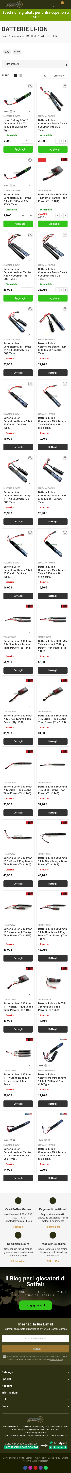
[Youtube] (35, 1468)
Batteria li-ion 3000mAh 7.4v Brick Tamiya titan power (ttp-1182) (17, 719)
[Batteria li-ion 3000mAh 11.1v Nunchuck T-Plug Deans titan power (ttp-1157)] (53, 907)
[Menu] (3, 4)
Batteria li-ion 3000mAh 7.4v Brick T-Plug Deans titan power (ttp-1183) (52, 719)
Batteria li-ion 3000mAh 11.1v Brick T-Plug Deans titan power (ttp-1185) (18, 1007)
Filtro (5, 75)
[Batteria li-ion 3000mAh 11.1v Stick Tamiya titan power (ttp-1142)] (53, 836)
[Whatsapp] (46, 1468)
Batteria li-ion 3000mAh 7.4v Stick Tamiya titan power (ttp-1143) (52, 790)
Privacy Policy (56, 1359)
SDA (56, 1261)
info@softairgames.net (35, 1432)
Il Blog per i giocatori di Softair (35, 1281)
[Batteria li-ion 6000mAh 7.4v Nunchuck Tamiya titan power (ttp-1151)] (18, 619)
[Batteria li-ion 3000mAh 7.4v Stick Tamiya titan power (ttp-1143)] (53, 765)
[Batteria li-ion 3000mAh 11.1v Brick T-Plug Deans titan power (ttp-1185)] (18, 981)
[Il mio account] (67, 4)
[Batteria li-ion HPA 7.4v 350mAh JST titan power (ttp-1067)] (53, 981)
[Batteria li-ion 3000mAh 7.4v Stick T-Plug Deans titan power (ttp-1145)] (18, 765)
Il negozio (18, 1226)
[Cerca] (48, 4)
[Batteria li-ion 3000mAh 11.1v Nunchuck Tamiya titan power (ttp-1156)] (18, 907)
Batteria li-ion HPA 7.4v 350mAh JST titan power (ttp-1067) (52, 1007)
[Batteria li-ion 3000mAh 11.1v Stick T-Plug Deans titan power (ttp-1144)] (18, 836)
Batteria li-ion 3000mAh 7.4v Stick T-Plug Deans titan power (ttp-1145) (17, 790)
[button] (35, 1305)
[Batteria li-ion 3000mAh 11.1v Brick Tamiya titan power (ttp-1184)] (53, 172)
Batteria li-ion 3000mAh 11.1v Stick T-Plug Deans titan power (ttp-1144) (18, 861)
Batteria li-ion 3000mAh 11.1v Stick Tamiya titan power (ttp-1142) (52, 861)
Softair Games (25, 1458)
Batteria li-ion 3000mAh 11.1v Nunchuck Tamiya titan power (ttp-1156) (17, 932)
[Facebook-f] (25, 1468)
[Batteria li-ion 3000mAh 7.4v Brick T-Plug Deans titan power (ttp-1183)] (53, 694)
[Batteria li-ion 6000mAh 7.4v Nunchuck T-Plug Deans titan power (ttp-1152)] (53, 619)
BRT (49, 1261)
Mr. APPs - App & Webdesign (35, 1461)
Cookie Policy (54, 1458)
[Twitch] (41, 1468)
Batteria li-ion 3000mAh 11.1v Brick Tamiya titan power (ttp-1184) (52, 198)
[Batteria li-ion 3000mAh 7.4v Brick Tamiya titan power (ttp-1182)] (18, 694)
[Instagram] (30, 1468)
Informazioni (53, 1226)
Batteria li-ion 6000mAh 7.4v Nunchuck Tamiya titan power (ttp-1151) (17, 644)
